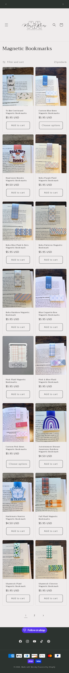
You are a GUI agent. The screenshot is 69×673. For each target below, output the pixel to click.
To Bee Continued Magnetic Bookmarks (16, 112)
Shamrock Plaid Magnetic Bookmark (16, 585)
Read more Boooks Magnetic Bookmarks (16, 179)
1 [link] (25, 615)
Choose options (51, 125)
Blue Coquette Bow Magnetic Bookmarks (49, 313)
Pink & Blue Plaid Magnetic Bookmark (49, 380)
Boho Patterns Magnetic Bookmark (50, 246)
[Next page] (43, 615)
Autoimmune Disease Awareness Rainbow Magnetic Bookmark (49, 449)
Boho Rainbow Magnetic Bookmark (18, 313)
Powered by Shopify (46, 667)
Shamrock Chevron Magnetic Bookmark (49, 585)
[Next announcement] (63, 4)
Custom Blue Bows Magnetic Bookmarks (49, 112)
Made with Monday (29, 667)
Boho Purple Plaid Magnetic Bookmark (49, 179)
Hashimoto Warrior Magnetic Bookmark (16, 517)
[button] (6, 24)
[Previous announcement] (5, 4)
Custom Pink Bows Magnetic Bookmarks (16, 448)
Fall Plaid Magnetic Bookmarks (48, 517)
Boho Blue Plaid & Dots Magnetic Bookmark (17, 246)
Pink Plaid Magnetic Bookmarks (16, 380)
